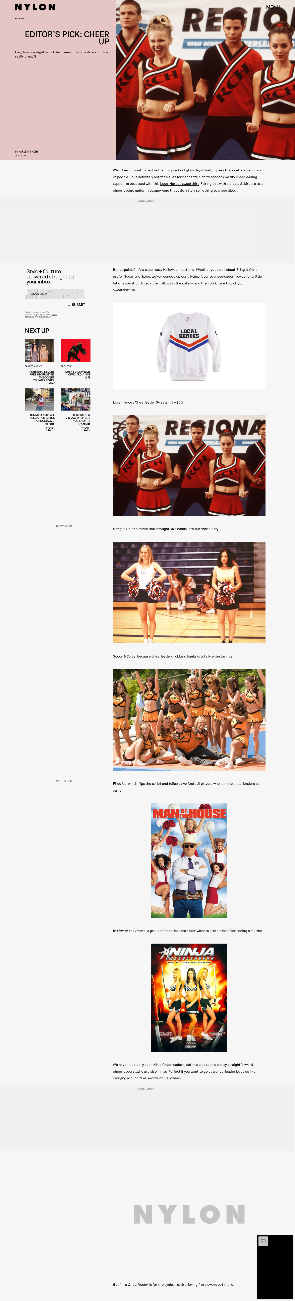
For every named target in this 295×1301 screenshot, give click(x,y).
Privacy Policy (45, 316)
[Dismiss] (288, 1238)
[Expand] (261, 1238)
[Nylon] (35, 7)
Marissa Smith (28, 151)
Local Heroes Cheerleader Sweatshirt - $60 (148, 402)
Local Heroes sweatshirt (179, 183)
